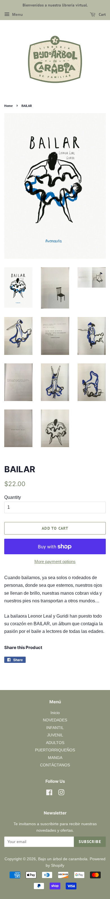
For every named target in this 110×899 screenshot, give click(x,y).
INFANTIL (55, 728)
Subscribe (90, 841)
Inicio (55, 713)
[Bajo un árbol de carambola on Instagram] (61, 794)
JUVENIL (55, 735)
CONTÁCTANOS (55, 765)
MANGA (55, 758)
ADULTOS (55, 743)
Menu (17, 14)
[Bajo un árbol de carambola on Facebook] (49, 794)
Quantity (12, 497)
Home (8, 106)
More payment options (55, 561)
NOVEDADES (55, 720)
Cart (102, 14)
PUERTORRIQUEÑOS (55, 750)
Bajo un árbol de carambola (62, 859)
